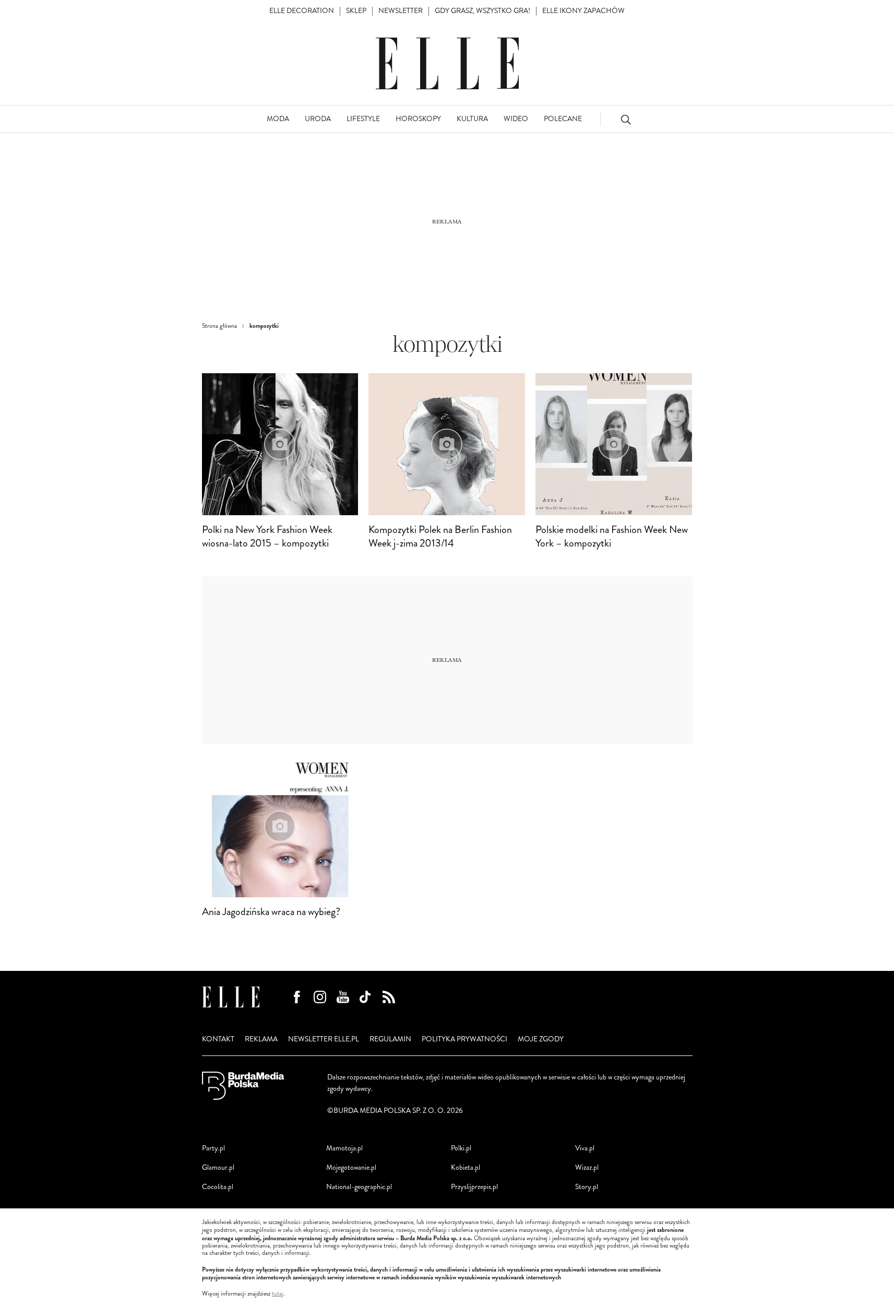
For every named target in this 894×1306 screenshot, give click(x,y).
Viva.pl (584, 1148)
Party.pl (213, 1148)
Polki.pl (461, 1148)
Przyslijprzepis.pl (474, 1187)
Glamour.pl (218, 1167)
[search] (625, 119)
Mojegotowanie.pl (351, 1167)
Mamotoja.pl (344, 1148)
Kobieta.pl (465, 1167)
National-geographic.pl (359, 1187)
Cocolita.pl (217, 1187)
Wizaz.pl (587, 1167)
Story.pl (586, 1187)
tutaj (277, 1294)
